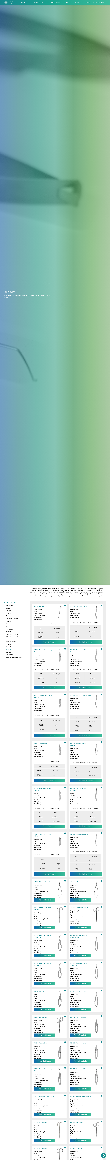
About (67, 2)
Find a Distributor (44, 900)
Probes (8, 644)
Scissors (9, 649)
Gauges (8, 624)
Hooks (8, 626)
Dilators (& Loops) (12, 618)
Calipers (8, 608)
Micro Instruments (12, 634)
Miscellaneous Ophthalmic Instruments (14, 638)
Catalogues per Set (55, 2)
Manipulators (10, 629)
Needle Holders (11, 641)
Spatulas (9, 652)
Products (23, 2)
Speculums (9, 655)
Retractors (9, 647)
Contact (77, 2)
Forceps (8, 621)
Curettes (8, 613)
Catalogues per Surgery (38, 2)
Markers (8, 632)
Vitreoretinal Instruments (14, 657)
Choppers (9, 611)
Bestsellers (9, 605)
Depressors (10, 616)
